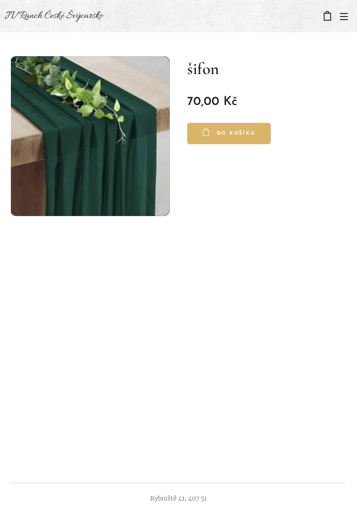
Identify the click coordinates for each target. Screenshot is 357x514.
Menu (344, 16)
